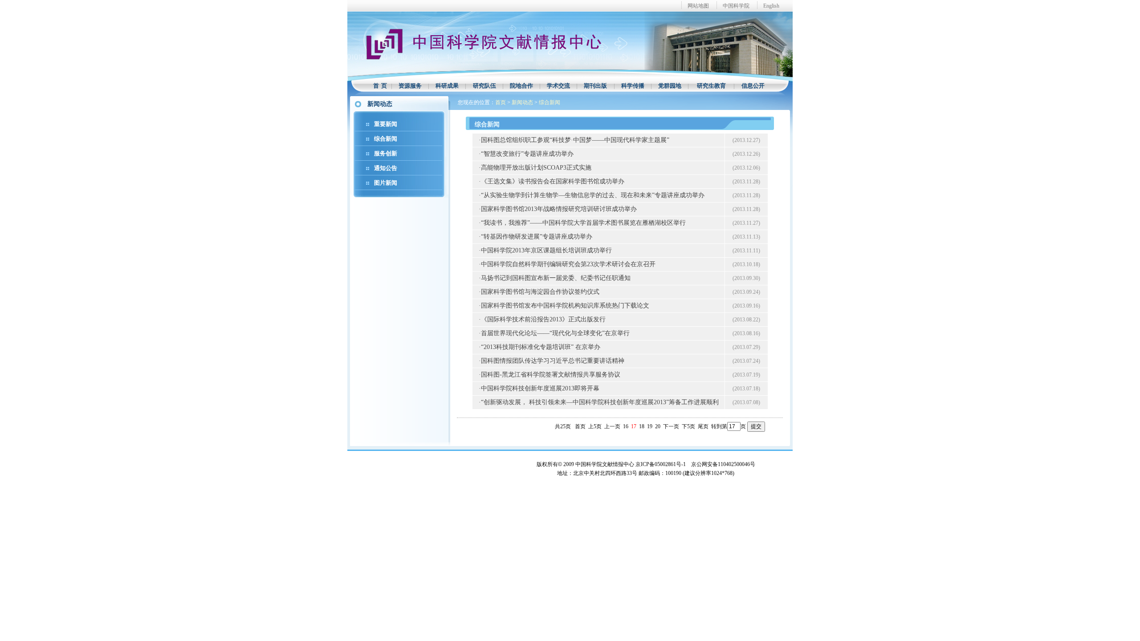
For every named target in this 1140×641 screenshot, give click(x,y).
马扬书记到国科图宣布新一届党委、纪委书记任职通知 (556, 278)
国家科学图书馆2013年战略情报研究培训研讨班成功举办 (559, 209)
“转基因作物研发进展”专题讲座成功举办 (536, 236)
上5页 (595, 426)
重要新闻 (385, 124)
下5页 (688, 426)
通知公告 (385, 168)
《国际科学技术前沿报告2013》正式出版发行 (543, 319)
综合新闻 (385, 138)
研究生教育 (711, 85)
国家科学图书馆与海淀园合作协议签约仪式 (540, 291)
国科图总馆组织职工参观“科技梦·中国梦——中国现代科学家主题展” (575, 140)
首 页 (380, 85)
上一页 (612, 426)
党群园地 (669, 85)
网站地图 (698, 6)
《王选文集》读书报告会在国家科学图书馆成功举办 (552, 181)
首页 (500, 102)
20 (657, 426)
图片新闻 (385, 182)
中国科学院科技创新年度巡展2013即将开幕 (540, 388)
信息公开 (753, 85)
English (771, 6)
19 (649, 426)
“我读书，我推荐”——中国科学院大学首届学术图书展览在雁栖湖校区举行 (583, 222)
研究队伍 (484, 85)
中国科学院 (736, 6)
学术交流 (558, 85)
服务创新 (385, 153)
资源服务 (410, 85)
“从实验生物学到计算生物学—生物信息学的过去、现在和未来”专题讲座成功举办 (592, 195)
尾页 (703, 426)
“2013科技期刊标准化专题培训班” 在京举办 (540, 347)
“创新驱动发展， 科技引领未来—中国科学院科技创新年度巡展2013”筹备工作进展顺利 (600, 402)
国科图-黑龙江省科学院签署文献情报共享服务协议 (550, 374)
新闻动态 (522, 102)
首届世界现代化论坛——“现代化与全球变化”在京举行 (555, 333)
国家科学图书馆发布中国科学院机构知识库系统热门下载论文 (565, 305)
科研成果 (447, 85)
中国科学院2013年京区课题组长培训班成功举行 (546, 250)
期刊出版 (595, 85)
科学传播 (632, 85)
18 (641, 426)
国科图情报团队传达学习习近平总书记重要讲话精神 (552, 360)
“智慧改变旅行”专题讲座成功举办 (527, 153)
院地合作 (521, 85)
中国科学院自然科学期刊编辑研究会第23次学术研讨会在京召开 (568, 264)
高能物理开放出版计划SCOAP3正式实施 (536, 167)
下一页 (671, 426)
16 (625, 426)
